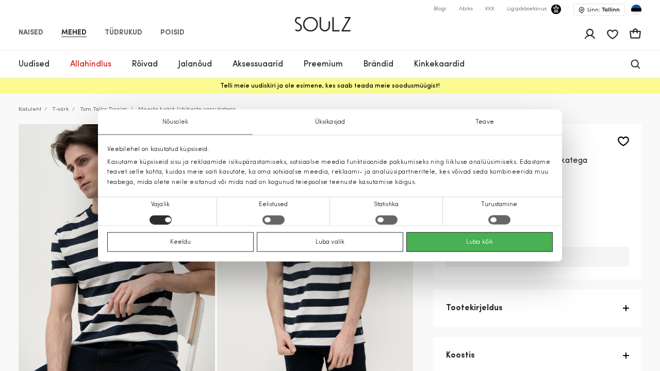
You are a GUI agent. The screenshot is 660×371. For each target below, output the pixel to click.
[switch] (273, 219)
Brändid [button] (378, 64)
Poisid (172, 33)
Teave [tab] (484, 122)
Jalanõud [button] (195, 64)
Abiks (466, 9)
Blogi (440, 9)
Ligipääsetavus (527, 9)
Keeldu (180, 242)
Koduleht (30, 109)
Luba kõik (479, 242)
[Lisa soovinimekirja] (623, 141)
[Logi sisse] (590, 34)
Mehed (74, 33)
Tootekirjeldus (474, 308)
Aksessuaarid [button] (258, 64)
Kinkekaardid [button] (439, 64)
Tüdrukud (123, 33)
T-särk (60, 109)
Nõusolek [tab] (175, 122)
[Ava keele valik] (636, 10)
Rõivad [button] (145, 64)
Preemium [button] (323, 64)
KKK (489, 9)
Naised (31, 33)
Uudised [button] (34, 64)
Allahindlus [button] (90, 64)
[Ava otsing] (635, 64)
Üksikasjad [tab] (330, 122)
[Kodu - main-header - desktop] (330, 20)
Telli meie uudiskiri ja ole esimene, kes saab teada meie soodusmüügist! (330, 86)
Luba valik (330, 242)
